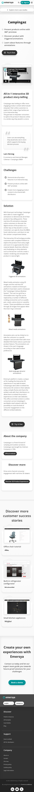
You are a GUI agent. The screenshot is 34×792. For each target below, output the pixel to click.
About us (6, 755)
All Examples (7, 720)
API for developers (9, 742)
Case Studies (7, 723)
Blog (5, 726)
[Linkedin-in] (12, 789)
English (6, 703)
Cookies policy (8, 767)
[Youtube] (17, 789)
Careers (6, 758)
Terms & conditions (26, 784)
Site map (6, 761)
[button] (18, 2)
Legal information (9, 770)
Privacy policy (7, 764)
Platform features (9, 717)
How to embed (8, 739)
